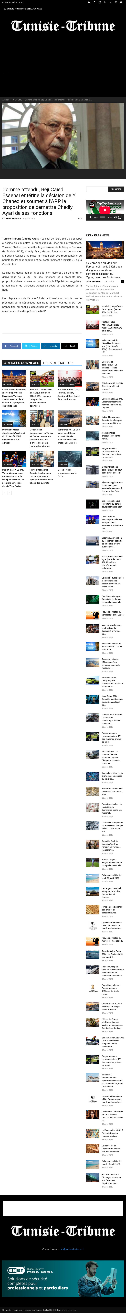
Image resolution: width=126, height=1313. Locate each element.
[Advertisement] (42, 228)
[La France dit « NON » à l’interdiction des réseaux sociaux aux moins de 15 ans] (92, 1133)
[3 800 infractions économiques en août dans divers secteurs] (92, 469)
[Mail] (110, 2)
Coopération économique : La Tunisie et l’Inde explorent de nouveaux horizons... (112, 368)
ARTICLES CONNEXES (21, 363)
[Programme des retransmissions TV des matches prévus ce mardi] (92, 1059)
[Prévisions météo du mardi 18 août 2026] (92, 1164)
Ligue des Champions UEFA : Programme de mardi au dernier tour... (112, 1099)
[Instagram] (99, 2)
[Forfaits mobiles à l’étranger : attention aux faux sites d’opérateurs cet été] (92, 1177)
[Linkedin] (105, 2)
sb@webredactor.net (72, 1249)
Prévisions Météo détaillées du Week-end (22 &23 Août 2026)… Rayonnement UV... (112, 346)
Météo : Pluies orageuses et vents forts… (67, 473)
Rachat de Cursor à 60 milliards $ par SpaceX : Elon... (113, 791)
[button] (89, 2)
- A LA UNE (17, 99)
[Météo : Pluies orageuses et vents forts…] (70, 459)
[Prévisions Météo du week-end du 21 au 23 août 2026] (92, 646)
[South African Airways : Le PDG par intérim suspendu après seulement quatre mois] (92, 1040)
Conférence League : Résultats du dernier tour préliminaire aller (112, 504)
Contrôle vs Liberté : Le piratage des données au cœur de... (112, 776)
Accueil (5, 99)
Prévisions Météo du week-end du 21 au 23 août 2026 (112, 647)
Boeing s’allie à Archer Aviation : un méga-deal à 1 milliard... (112, 1007)
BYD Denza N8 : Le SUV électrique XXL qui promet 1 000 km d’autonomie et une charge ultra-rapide (69, 436)
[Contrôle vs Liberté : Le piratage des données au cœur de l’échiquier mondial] (92, 776)
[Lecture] (90, 217)
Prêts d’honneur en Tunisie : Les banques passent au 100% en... (112, 420)
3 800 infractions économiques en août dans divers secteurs (112, 470)
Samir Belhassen (13, 218)
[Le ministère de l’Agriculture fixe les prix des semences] (92, 1148)
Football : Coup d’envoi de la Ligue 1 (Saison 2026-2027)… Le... (112, 309)
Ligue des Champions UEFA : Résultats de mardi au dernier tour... (112, 925)
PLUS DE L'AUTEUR (58, 363)
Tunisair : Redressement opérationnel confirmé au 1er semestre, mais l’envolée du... (112, 1081)
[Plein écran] (120, 217)
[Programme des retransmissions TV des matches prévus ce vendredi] (92, 451)
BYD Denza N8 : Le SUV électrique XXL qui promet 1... (112, 386)
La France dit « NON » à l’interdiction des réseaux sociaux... (112, 1133)
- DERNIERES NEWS (66, 384)
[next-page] (10, 493)
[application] (105, 210)
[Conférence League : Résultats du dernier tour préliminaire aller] (92, 504)
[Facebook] (94, 2)
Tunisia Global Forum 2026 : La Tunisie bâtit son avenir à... (112, 954)
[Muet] (115, 217)
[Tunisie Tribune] (63, 26)
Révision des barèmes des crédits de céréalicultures (112, 910)
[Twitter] (115, 2)
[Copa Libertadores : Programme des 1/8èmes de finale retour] (92, 988)
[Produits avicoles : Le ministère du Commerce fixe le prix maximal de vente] (92, 807)
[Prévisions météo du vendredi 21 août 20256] (92, 614)
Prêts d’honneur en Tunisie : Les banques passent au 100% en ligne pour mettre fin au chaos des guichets (41, 476)
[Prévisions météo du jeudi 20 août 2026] (92, 878)
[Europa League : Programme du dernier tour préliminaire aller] (92, 862)
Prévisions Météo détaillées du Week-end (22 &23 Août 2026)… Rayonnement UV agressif (13, 436)
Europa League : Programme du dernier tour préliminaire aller (112, 862)
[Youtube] (121, 2)
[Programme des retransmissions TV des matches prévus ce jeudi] (92, 736)
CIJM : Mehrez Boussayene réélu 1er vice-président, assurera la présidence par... (112, 522)
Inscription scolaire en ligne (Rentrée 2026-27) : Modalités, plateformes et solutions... (112, 562)
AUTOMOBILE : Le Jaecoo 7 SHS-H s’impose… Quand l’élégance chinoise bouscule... (111, 757)
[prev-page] (4, 493)
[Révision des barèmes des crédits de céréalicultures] (92, 909)
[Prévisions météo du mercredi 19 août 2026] (92, 941)
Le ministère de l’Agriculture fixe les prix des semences (111, 1149)
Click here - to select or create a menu (23, 9)
